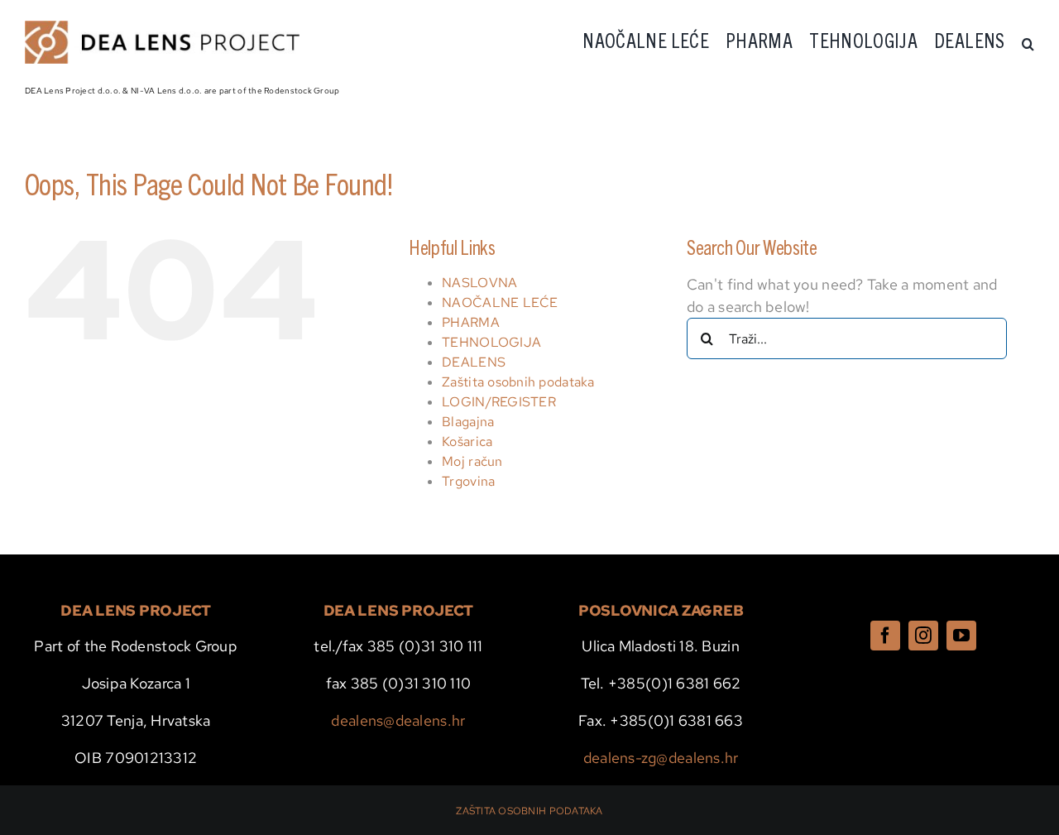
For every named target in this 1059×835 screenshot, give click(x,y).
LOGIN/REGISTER (499, 401)
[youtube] (961, 635)
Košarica (467, 441)
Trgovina (468, 481)
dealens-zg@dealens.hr (661, 757)
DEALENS (474, 362)
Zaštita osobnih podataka (518, 382)
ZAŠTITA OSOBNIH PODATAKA (529, 811)
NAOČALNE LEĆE (500, 302)
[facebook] (885, 635)
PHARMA (471, 322)
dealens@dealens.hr (398, 720)
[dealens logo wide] (162, 27)
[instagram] (923, 635)
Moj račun (472, 461)
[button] (1028, 44)
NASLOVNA (479, 282)
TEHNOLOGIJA (491, 342)
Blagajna (468, 421)
